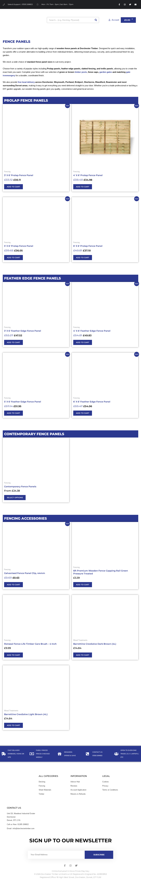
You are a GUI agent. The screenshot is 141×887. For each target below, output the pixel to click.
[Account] (109, 20)
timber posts (81, 72)
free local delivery (26, 82)
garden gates (105, 72)
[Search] (96, 20)
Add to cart (13, 187)
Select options (15, 497)
